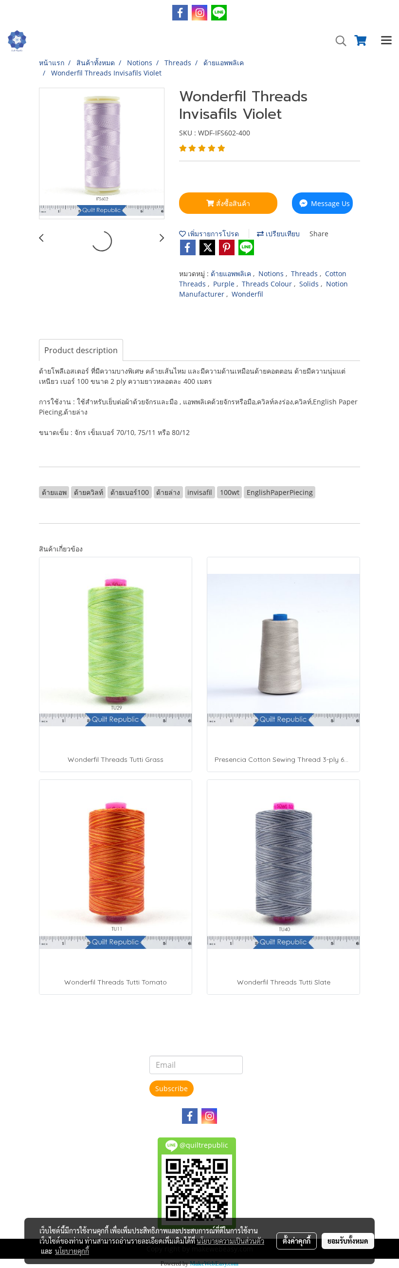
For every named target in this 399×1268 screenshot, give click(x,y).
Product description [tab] (81, 350)
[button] (337, 41)
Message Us (329, 203)
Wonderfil (247, 294)
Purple (224, 283)
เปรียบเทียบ (282, 233)
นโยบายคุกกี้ (72, 1251)
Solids (310, 283)
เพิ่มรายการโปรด (212, 233)
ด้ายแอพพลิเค (232, 273)
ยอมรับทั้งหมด (347, 1240)
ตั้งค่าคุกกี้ (296, 1240)
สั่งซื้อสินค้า (232, 203)
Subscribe (171, 1088)
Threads (305, 273)
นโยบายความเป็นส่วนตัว (230, 1240)
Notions (272, 273)
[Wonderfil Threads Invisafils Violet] (101, 154)
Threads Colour (268, 283)
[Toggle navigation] (386, 41)
